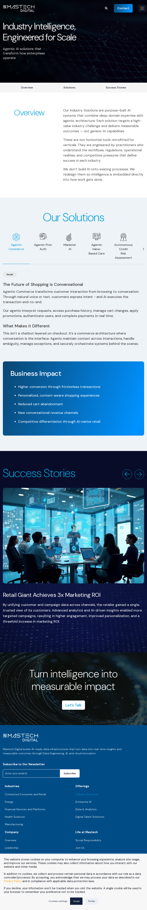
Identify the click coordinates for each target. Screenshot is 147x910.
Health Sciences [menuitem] (15, 817)
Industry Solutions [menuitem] (86, 794)
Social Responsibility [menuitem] (88, 840)
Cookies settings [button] (58, 901)
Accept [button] (76, 901)
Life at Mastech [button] (86, 832)
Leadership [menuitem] (12, 847)
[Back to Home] (19, 9)
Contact (123, 8)
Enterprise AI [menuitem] (83, 802)
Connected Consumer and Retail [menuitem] (25, 794)
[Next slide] (139, 474)
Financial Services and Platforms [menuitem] (25, 809)
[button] (106, 8)
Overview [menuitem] (10, 840)
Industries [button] (12, 786)
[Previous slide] (127, 474)
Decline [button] (91, 901)
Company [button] (12, 832)
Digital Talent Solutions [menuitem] (89, 817)
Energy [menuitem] (9, 802)
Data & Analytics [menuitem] (86, 809)
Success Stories (116, 87)
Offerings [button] (82, 786)
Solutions (69, 87)
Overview (27, 87)
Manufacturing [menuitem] (14, 824)
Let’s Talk (73, 705)
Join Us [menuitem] (79, 847)
